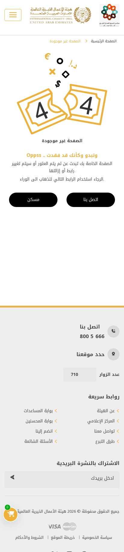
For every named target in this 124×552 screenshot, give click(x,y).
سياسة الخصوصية (97, 537)
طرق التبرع (105, 442)
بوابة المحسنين (39, 421)
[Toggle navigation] (13, 15)
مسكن (33, 200)
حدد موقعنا (90, 354)
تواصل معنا (104, 431)
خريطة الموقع (63, 537)
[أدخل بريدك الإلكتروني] (12, 478)
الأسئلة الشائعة (38, 442)
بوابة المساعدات (38, 411)
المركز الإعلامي (101, 421)
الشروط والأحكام (29, 537)
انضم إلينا (44, 431)
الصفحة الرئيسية (103, 41)
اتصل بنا (90, 200)
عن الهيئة (106, 411)
